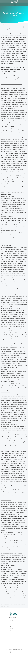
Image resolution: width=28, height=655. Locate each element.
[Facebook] (17, 652)
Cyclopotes (12, 634)
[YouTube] (14, 652)
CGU (6, 649)
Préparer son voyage (14, 626)
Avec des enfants (13, 630)
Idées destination (13, 632)
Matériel (11, 628)
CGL (11, 649)
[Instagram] (10, 652)
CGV (9, 649)
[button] (15, 4)
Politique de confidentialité (17, 649)
